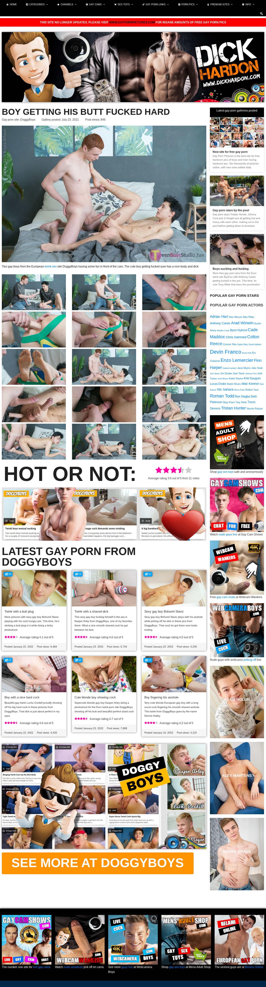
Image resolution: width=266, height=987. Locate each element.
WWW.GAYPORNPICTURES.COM (132, 22)
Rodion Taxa (251, 390)
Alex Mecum (235, 317)
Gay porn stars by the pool (231, 210)
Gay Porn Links (156, 4)
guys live (127, 967)
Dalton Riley (242, 344)
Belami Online (254, 967)
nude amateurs (73, 967)
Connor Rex (230, 344)
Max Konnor (250, 383)
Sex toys (124, 4)
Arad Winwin (242, 323)
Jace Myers (244, 367)
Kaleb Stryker (236, 378)
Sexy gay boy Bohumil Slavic (164, 611)
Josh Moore (223, 379)
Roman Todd (222, 395)
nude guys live (228, 534)
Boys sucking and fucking (231, 268)
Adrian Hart (219, 316)
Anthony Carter (220, 323)
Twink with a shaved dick (91, 611)
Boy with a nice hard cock (22, 697)
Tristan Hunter (233, 408)
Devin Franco (225, 352)
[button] (261, 13)
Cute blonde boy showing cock (95, 697)
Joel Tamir (239, 373)
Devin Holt (246, 353)
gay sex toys (225, 471)
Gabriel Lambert (230, 368)
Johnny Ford (251, 373)
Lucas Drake (218, 383)
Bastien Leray (223, 330)
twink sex (51, 266)
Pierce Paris (239, 390)
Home (13, 4)
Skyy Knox (229, 402)
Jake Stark (257, 368)
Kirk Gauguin (252, 378)
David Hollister (255, 344)
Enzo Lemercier (237, 360)
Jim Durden (226, 373)
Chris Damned (236, 337)
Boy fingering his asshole (161, 697)
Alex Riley (248, 316)
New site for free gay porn (230, 151)
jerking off (250, 659)
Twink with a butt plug (19, 611)
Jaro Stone (214, 373)
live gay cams (41, 967)
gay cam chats (226, 597)
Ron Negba (242, 396)
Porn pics (188, 4)
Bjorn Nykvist (238, 330)
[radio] (158, 471)
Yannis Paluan (254, 408)
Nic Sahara (225, 389)
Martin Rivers (234, 384)
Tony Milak (241, 402)
